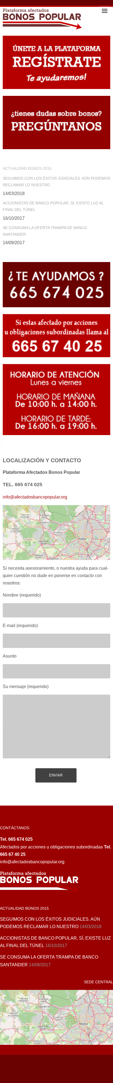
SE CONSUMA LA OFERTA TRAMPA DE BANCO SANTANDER (45, 230)
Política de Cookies (38, 1067)
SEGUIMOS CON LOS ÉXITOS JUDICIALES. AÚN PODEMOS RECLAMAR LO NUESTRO (56, 181)
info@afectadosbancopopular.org (35, 497)
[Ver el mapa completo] (56, 532)
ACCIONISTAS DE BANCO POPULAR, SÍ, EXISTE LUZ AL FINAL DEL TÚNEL (53, 206)
